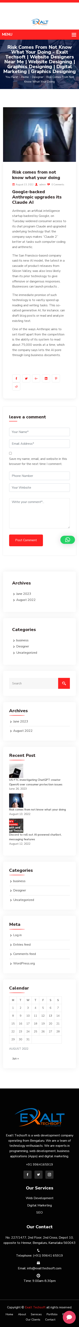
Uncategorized (26, 652)
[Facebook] (27, 1175)
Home (25, 77)
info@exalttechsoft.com (60, 10)
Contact (50, 1320)
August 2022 (26, 600)
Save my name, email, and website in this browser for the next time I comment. (38, 461)
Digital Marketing (39, 1205)
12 (43, 1016)
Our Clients (33, 1320)
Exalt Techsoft (35, 1307)
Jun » (15, 1058)
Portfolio (52, 1314)
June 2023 (23, 594)
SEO (39, 1212)
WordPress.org (24, 963)
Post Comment (26, 540)
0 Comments (57, 184)
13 (50, 1016)
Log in (17, 935)
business (22, 640)
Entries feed (22, 944)
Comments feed (24, 954)
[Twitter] (38, 1175)
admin (42, 184)
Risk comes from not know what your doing (37, 809)
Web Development (39, 1198)
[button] (67, 540)
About (22, 1314)
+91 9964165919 (63, 5)
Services (36, 1314)
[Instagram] (49, 1175)
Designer (38, 77)
